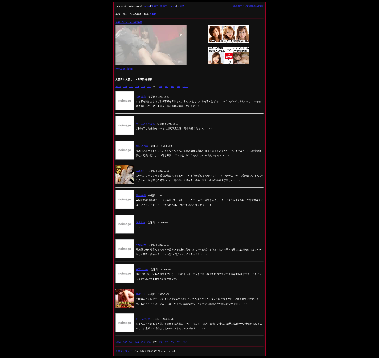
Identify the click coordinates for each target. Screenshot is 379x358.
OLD (185, 86)
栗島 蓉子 (141, 171)
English (146, 6)
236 (160, 86)
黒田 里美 (141, 96)
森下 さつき (142, 269)
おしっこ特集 (143, 319)
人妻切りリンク (123, 351)
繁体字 (154, 6)
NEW (118, 86)
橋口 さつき (142, 146)
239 (143, 86)
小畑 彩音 (141, 245)
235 (166, 86)
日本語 (180, 6)
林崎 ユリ (141, 294)
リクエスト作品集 (145, 123)
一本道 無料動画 (124, 68)
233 (178, 86)
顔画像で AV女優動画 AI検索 (248, 6)
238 (149, 86)
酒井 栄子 (141, 195)
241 (131, 86)
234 (172, 86)
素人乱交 (140, 222)
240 (137, 86)
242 (125, 86)
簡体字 (163, 6)
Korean (172, 6)
